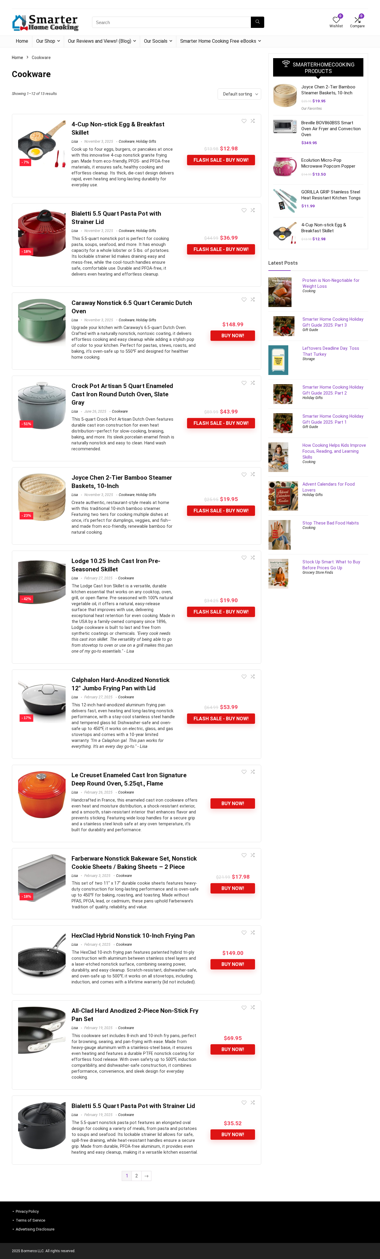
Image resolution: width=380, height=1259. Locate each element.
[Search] (257, 22)
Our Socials (155, 41)
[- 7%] (42, 124)
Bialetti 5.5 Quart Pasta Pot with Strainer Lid (133, 1105)
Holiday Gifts (146, 141)
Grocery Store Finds (318, 572)
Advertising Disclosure (35, 1229)
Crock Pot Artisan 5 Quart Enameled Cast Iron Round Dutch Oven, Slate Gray (122, 394)
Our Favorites (311, 108)
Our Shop (45, 41)
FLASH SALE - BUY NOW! (221, 160)
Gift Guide (310, 330)
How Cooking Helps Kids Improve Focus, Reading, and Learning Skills (334, 451)
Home (22, 41)
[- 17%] (42, 680)
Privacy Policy (27, 1211)
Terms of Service (30, 1220)
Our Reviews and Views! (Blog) (99, 41)
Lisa (75, 141)
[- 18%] (42, 213)
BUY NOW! (232, 335)
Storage (309, 359)
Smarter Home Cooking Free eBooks (218, 41)
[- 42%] (42, 561)
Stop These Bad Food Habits (331, 523)
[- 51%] (42, 386)
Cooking (309, 291)
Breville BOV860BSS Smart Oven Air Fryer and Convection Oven (331, 128)
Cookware (126, 141)
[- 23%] (42, 477)
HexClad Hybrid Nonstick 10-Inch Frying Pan (133, 935)
